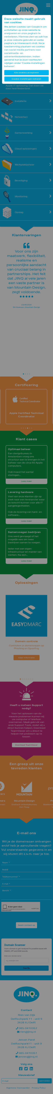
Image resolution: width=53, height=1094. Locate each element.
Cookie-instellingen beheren (26, 79)
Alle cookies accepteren (26, 72)
